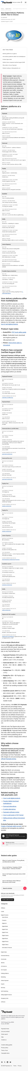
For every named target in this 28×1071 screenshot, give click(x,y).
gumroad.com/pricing (7, 454)
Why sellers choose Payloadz (10, 65)
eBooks (2, 962)
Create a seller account (7, 899)
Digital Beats (5, 926)
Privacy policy (4, 1047)
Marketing (3, 977)
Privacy (19, 1065)
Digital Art (4, 923)
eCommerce (4, 966)
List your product (5, 1031)
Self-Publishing (4, 991)
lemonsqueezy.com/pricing (8, 559)
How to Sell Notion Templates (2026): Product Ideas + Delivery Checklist (12, 868)
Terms (14, 1065)
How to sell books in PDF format (13, 815)
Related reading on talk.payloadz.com (11, 68)
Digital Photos (5, 941)
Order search (4, 1034)
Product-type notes (7, 59)
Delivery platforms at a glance (10, 53)
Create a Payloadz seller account (11, 826)
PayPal (2, 984)
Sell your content (16, 2)
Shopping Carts (4, 998)
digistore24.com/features (8, 636)
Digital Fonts (5, 929)
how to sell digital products (9, 324)
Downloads (3, 959)
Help (2, 1037)
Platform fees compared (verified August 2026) (14, 62)
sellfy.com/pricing (6, 610)
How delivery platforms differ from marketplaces (14, 56)
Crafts (2, 911)
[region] (14, 203)
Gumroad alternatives (9, 806)
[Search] (25, 888)
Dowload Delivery (5, 955)
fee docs (17, 559)
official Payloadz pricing (8, 759)
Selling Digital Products (6, 994)
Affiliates (3, 908)
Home (2, 8)
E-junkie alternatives (9, 809)
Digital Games (5, 935)
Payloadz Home (5, 1028)
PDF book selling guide (19, 332)
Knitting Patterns (5, 973)
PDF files (3, 987)
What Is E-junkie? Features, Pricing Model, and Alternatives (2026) (13, 861)
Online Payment (4, 980)
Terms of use (4, 1050)
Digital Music (5, 938)
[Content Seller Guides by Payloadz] (6, 2)
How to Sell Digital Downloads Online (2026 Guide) (13, 874)
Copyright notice (5, 1053)
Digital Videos (5, 944)
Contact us (3, 1039)
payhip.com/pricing (6, 506)
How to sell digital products (11, 798)
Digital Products (4, 915)
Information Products (7, 947)
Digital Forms (5, 932)
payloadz (5, 17)
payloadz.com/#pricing (7, 397)
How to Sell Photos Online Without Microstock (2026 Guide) (11, 881)
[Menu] (25, 2)
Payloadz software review (11, 812)
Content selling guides (6, 1044)
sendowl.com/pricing (7, 584)
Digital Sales (8, 8)
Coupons (4, 920)
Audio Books (5, 917)
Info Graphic (4, 969)
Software (3, 1001)
